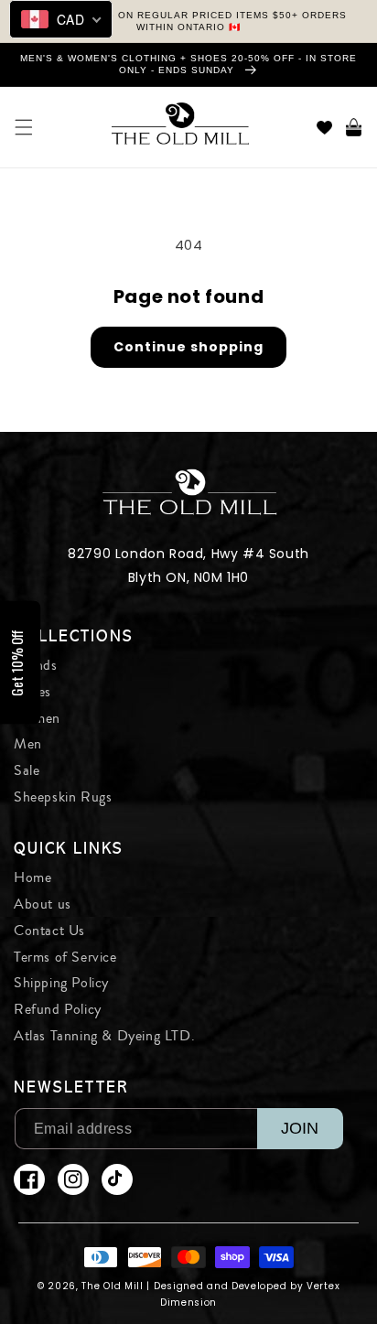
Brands (36, 665)
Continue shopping (188, 347)
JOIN (299, 1128)
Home (32, 877)
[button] (23, 127)
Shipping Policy (61, 983)
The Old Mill (112, 1286)
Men (28, 744)
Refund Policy (58, 1009)
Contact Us (49, 930)
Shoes (32, 692)
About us (42, 904)
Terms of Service (65, 957)
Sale (26, 770)
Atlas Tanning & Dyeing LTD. (104, 1036)
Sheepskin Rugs (63, 797)
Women (37, 718)
